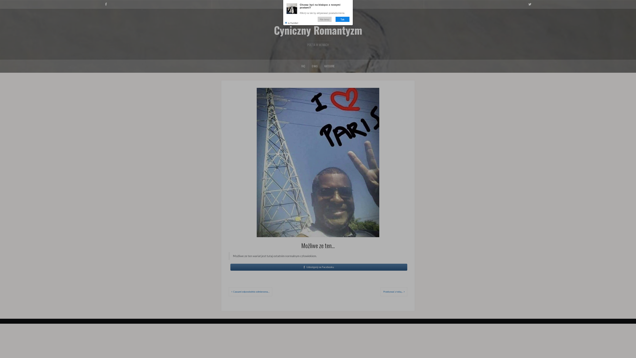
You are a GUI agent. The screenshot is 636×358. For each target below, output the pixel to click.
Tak (342, 19)
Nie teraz (325, 19)
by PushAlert (293, 23)
